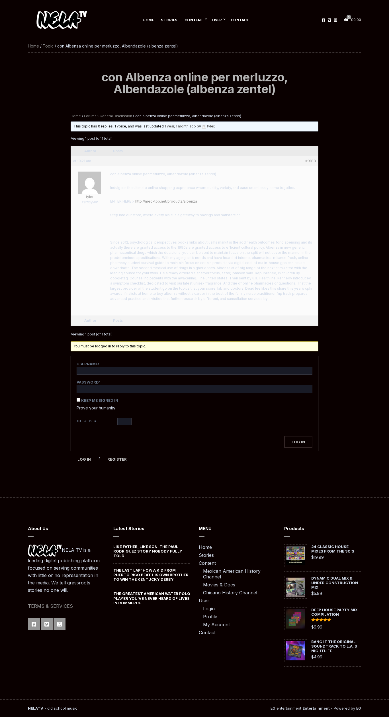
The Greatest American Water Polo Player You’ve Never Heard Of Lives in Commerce (151, 598)
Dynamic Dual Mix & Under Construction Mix (334, 583)
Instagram (335, 20)
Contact (240, 20)
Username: (88, 364)
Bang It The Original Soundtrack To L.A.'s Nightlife (334, 646)
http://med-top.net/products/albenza (166, 201)
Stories (169, 20)
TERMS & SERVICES (50, 606)
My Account (216, 624)
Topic (48, 46)
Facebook (323, 20)
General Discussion (116, 116)
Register (117, 459)
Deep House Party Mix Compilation (334, 612)
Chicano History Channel (230, 593)
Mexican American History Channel (232, 574)
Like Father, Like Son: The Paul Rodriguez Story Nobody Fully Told (147, 551)
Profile (210, 616)
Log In (298, 442)
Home (148, 20)
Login (209, 608)
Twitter (329, 20)
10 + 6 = (87, 421)
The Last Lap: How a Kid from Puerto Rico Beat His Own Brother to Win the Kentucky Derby (151, 575)
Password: (88, 382)
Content (194, 20)
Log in (84, 459)
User (217, 20)
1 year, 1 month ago (180, 126)
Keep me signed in (99, 400)
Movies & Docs (219, 585)
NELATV (35, 708)
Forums (90, 116)
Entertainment (316, 708)
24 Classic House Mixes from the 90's (332, 548)
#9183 (310, 161)
